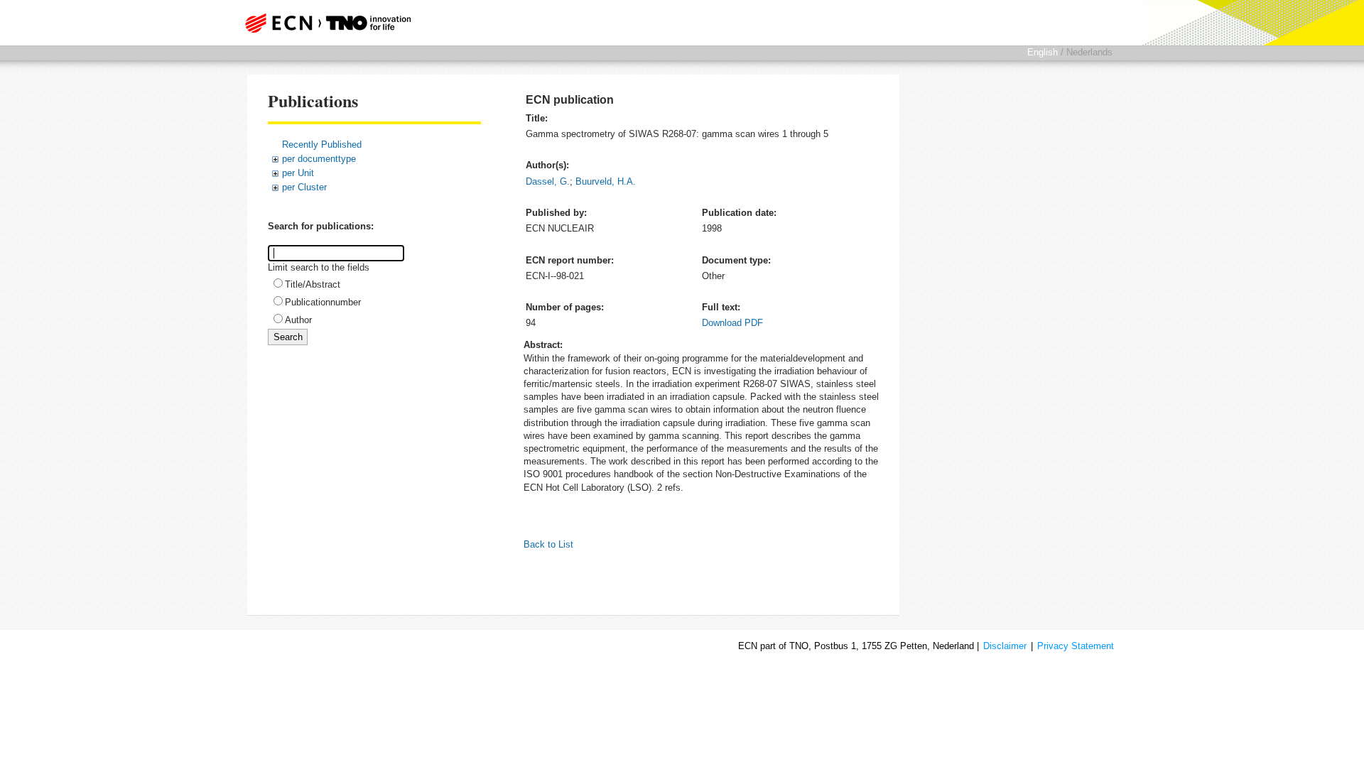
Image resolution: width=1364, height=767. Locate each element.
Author (298, 320)
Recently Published (322, 144)
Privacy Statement (1075, 646)
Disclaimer (1005, 646)
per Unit (298, 173)
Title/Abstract (312, 284)
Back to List (548, 544)
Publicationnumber (323, 302)
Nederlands (1089, 52)
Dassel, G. (548, 181)
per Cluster (304, 187)
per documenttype (319, 158)
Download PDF (732, 322)
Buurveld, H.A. (605, 181)
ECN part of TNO (323, 22)
